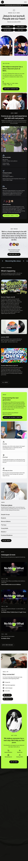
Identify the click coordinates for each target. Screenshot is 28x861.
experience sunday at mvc (11, 215)
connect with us (9, 805)
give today (20, 30)
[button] (25, 2)
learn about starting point (11, 88)
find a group (20, 26)
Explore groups (6, 540)
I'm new (7, 26)
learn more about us (14, 254)
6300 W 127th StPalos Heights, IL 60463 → (8, 176)
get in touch (14, 761)
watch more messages (7, 644)
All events (5, 382)
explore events (7, 30)
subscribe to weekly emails (9, 809)
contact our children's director (12, 417)
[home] (2, 2)
